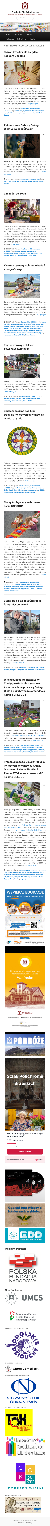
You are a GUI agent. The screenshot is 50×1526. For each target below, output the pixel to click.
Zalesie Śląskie (22, 255)
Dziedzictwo (21, 39)
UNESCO (7, 111)
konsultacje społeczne (21, 328)
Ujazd (41, 333)
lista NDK (7, 588)
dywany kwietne (29, 111)
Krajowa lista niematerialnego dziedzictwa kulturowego (23, 586)
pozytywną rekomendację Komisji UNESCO (27, 735)
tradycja (17, 877)
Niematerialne (35, 108)
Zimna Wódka (32, 255)
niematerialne (19, 113)
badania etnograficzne (27, 324)
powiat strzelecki (31, 113)
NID (12, 588)
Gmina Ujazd (20, 399)
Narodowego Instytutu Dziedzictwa (29, 830)
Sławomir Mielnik (32, 333)
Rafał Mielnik (21, 333)
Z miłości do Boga (15, 193)
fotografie (20, 670)
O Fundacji (28, 1523)
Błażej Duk (18, 111)
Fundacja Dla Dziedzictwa (25, 12)
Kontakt (29, 34)
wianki (35, 181)
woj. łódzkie (18, 752)
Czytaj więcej (34, 104)
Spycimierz (25, 588)
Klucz (16, 253)
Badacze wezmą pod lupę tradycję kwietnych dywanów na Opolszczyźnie (24, 414)
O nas (7, 34)
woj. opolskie (8, 335)
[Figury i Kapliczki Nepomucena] (23, 1505)
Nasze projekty (18, 34)
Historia (32, 39)
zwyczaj (23, 879)
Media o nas (10, 39)
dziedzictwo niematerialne (25, 326)
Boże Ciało (7, 181)
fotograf (13, 670)
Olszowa (22, 253)
